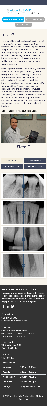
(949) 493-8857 (23, 25)
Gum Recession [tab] (35, 160)
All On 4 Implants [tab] (35, 166)
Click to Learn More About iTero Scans (19, 110)
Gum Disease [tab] (12, 160)
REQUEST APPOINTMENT (13, 19)
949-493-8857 (8, 358)
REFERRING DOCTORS (35, 19)
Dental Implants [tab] (12, 166)
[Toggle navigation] (2, 2)
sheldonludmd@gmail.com (14, 320)
